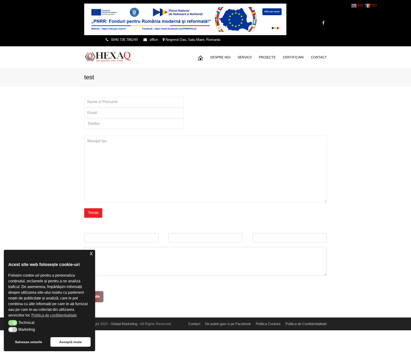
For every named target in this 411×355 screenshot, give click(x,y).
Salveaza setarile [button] (28, 342)
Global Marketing (124, 324)
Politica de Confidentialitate (306, 324)
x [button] (91, 253)
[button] (12, 322)
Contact (194, 324)
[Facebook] (323, 23)
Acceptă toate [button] (70, 342)
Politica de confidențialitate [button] (54, 315)
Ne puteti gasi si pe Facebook (228, 324)
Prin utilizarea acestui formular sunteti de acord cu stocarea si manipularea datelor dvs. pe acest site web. (179, 283)
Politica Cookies (268, 324)
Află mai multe (272, 11)
